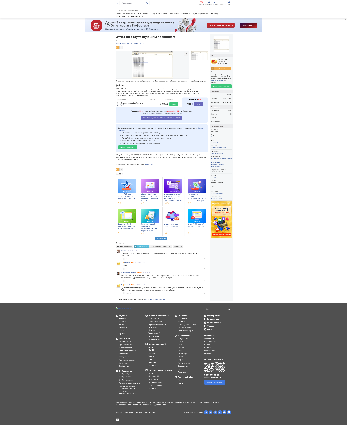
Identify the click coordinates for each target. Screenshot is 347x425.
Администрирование (127, 360)
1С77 (179, 369)
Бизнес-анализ (154, 318)
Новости (122, 318)
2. (121, 263)
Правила (207, 344)
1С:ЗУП (180, 357)
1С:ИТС (151, 350)
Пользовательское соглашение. (128, 405)
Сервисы (151, 353)
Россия (213, 177)
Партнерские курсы (185, 331)
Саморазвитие (154, 339)
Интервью (123, 328)
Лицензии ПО (153, 376)
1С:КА (180, 345)
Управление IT (154, 333)
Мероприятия (213, 316)
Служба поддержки (215, 359)
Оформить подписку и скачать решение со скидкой (162, 118)
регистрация (150, 299)
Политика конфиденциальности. (154, 405)
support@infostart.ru (212, 377)
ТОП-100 (122, 331)
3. (121, 273)
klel (125, 250)
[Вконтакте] (210, 412)
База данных (124, 357)
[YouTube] (224, 412)
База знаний (124, 339)
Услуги (151, 356)
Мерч (209, 329)
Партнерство (153, 362)
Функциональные (125, 345)
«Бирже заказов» (217, 80)
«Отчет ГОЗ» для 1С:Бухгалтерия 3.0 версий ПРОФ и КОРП (126, 196)
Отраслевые (153, 379)
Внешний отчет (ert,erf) (218, 148)
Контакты (208, 354)
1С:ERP (180, 342)
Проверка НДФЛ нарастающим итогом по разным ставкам (126, 226)
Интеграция (123, 363)
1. (121, 250)
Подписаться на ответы (125, 246)
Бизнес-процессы (155, 322)
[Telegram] (206, 412)
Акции (150, 347)
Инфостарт (149, 164)
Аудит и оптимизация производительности (127, 387)
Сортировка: (160, 246)
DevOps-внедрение (126, 380)
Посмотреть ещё (161, 238)
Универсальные (184, 363)
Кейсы (150, 359)
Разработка (123, 354)
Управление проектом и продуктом (157, 326)
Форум (210, 326)
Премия (122, 334)
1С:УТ (180, 351)
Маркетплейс (184, 336)
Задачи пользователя (127, 351)
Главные (122, 322)
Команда (151, 330)
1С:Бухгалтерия (184, 339)
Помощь (207, 347)
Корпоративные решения (160, 370)
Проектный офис (185, 377)
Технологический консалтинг (130, 383)
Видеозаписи (213, 319)
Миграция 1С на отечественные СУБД (127, 392)
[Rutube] (229, 412)
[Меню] (117, 3)
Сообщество (124, 366)
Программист (183, 318)
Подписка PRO (125, 342)
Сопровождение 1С (157, 344)
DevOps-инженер (185, 328)
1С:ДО (180, 360)
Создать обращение (214, 382)
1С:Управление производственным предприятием (217, 164)
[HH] (215, 412)
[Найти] (229, 309)
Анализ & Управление (158, 316)
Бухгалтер (214, 142)
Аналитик (181, 322)
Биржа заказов (214, 322)
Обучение (182, 316)
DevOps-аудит (125, 377)
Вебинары (152, 365)
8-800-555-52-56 (211, 375)
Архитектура (153, 336)
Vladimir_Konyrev (130, 273)
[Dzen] (220, 412)
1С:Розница (182, 354)
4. (121, 285)
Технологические (155, 385)
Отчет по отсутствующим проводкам (145, 37)
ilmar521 (127, 263)
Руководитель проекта (187, 325)
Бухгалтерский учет (217, 193)
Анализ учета (215, 137)
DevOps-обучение (126, 374)
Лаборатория (125, 371)
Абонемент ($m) (216, 199)
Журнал (123, 316)
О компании (209, 335)
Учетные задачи (125, 348)
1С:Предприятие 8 (217, 153)
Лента (121, 325)
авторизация (160, 299)
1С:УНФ (181, 348)
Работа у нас (209, 351)
